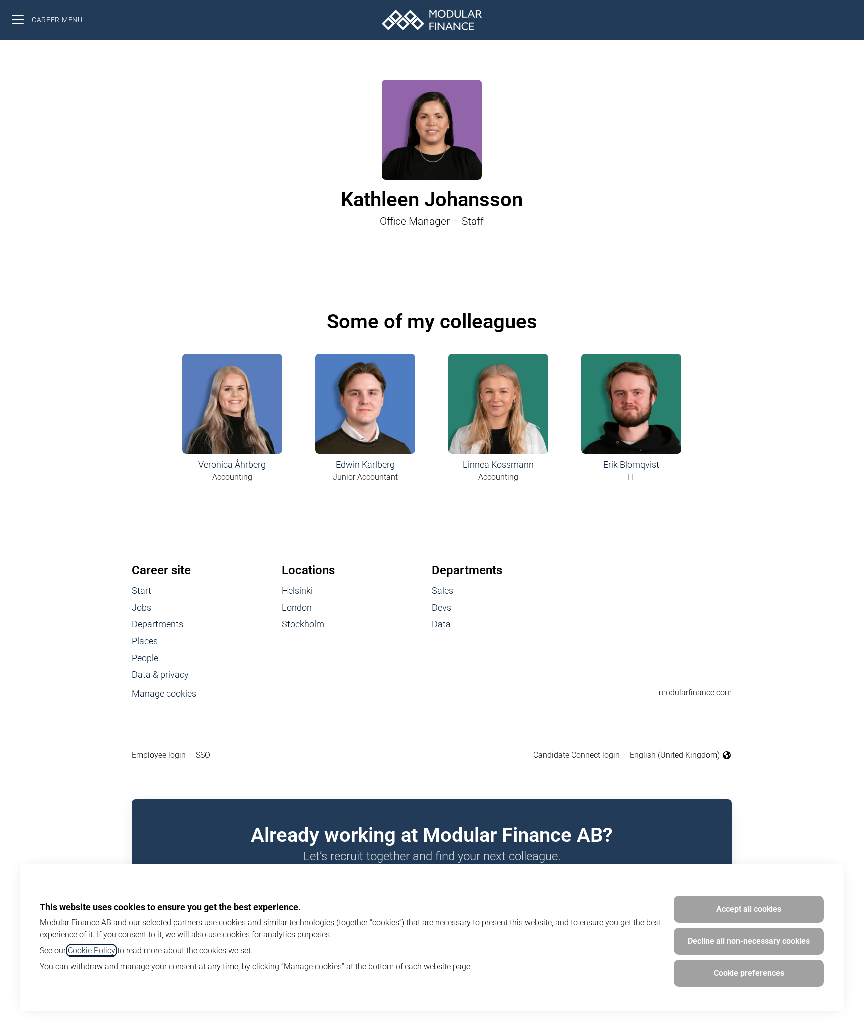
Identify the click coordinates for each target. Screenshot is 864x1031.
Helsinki (297, 591)
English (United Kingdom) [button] (675, 756)
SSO (203, 755)
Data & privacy (160, 675)
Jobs (142, 607)
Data (441, 624)
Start (142, 591)
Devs (442, 607)
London (297, 607)
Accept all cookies (749, 909)
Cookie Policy (92, 951)
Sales (443, 591)
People (145, 658)
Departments (158, 624)
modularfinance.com (695, 693)
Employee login (159, 755)
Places (145, 641)
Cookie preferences (749, 973)
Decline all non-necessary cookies (749, 941)
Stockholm (303, 624)
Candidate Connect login (577, 755)
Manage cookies (164, 693)
